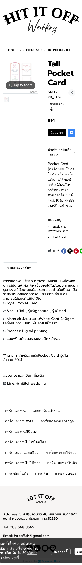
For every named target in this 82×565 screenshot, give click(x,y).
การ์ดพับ (41, 473)
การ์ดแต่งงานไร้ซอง (61, 452)
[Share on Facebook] (63, 251)
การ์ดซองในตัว (16, 473)
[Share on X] (70, 251)
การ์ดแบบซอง (65, 473)
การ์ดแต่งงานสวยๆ (19, 421)
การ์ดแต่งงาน (15, 410)
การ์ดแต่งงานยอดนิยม (22, 452)
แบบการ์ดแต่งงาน (46, 410)
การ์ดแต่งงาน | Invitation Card (59, 228)
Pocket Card (34, 49)
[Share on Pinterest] (76, 251)
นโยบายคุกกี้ (11, 557)
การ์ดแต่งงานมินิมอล (21, 431)
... (20, 49)
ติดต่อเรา (57, 132)
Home (11, 49)
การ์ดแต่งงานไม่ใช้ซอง (22, 463)
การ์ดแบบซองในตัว (62, 463)
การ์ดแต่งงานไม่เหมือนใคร (25, 442)
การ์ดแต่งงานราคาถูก (57, 421)
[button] (77, 20)
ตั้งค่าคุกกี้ (61, 552)
